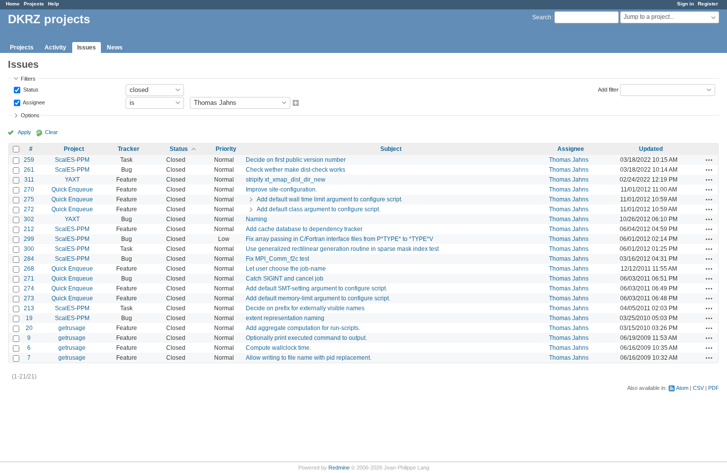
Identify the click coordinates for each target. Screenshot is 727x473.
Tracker (128, 148)
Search (541, 17)
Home (13, 3)
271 (29, 278)
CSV (698, 388)
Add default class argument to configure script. (318, 209)
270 (29, 189)
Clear (51, 132)
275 (29, 199)
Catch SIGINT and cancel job (284, 278)
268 (29, 268)
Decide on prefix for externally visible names (305, 308)
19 (29, 318)
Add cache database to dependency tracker (304, 229)
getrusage (72, 328)
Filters (28, 79)
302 (29, 219)
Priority (226, 148)
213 (29, 308)
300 (29, 248)
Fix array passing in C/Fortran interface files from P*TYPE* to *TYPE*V (339, 239)
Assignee (33, 102)
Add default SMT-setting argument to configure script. (316, 288)
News (115, 47)
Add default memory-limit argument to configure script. (318, 298)
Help (53, 3)
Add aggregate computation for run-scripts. (303, 328)
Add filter (608, 89)
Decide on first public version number (296, 159)
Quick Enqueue (72, 189)
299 (29, 239)
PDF (713, 388)
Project (74, 148)
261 (29, 169)
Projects (34, 3)
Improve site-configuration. (281, 189)
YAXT (72, 179)
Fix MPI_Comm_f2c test (277, 258)
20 (29, 328)
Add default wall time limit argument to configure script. (330, 199)
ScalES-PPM (72, 159)
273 (29, 298)
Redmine (339, 468)
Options (30, 115)
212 (29, 229)
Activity (55, 47)
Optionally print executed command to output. (306, 337)
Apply (24, 132)
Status (30, 89)
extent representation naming (285, 318)
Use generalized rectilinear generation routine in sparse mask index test (342, 248)
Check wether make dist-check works (295, 169)
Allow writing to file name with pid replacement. (308, 357)
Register (708, 3)
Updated (651, 148)
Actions (709, 160)
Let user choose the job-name (286, 268)
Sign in (685, 3)
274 (29, 288)
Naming (256, 219)
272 (29, 209)
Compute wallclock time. (278, 347)
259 (29, 159)
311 (29, 179)
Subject (391, 148)
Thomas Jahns (569, 159)
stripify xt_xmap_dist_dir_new (285, 179)
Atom (682, 388)
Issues (86, 47)
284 (29, 258)
